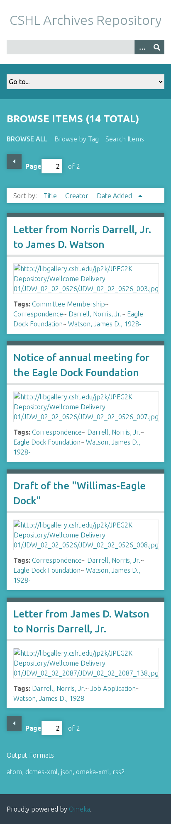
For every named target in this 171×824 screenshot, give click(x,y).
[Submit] (156, 47)
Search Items (124, 139)
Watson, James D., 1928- (105, 324)
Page (33, 166)
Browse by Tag (76, 139)
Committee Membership (68, 304)
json (67, 771)
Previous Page (14, 161)
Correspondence (38, 314)
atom (14, 771)
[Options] (141, 47)
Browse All (27, 139)
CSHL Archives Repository (85, 19)
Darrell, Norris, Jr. (95, 314)
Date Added (115, 195)
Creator (77, 195)
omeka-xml (92, 771)
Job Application (113, 688)
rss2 (118, 771)
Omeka (79, 809)
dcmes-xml (41, 771)
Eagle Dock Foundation (47, 442)
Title (51, 195)
